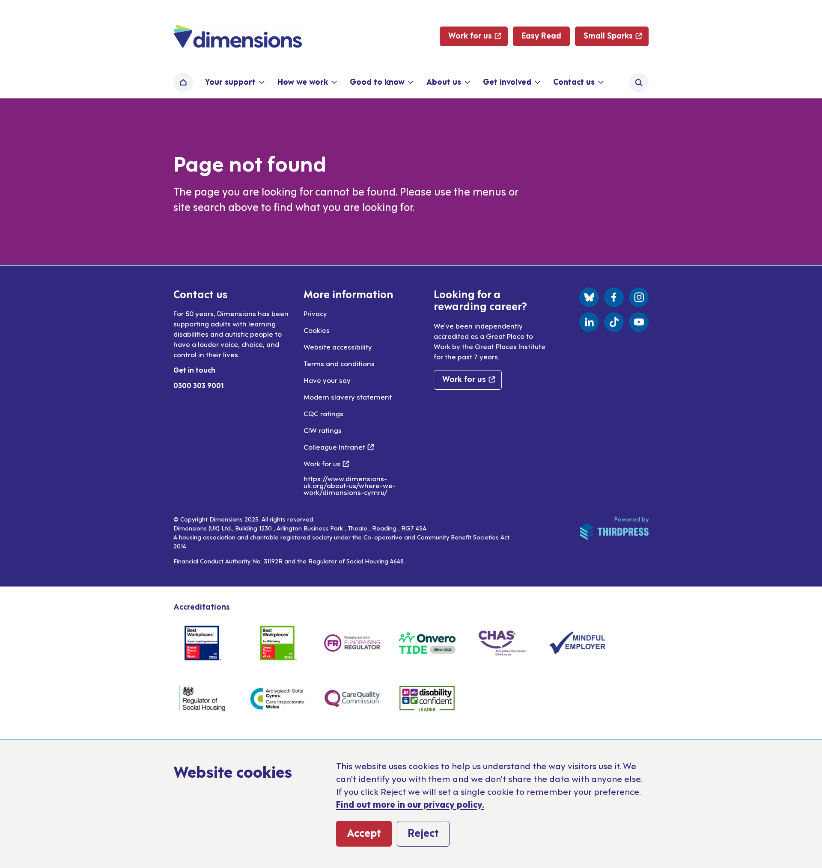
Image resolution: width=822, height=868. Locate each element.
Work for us (326, 463)
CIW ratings (323, 430)
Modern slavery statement (348, 396)
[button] (234, 82)
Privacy (315, 313)
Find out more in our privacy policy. (410, 803)
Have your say (327, 379)
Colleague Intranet (339, 446)
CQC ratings (323, 413)
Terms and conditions (339, 363)
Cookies (317, 329)
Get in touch (194, 369)
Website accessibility (338, 346)
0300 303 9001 (198, 385)
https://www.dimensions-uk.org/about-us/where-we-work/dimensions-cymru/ (350, 485)
